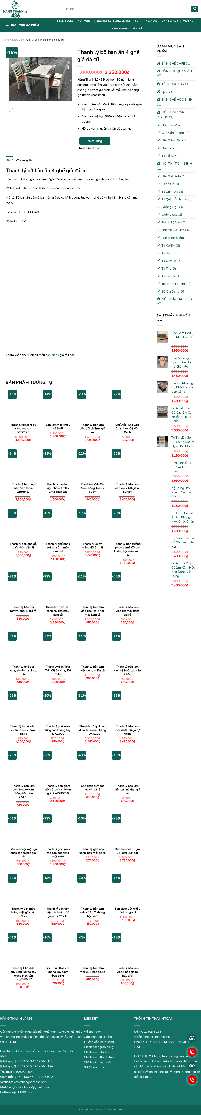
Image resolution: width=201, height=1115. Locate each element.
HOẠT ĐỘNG (170, 21)
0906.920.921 (23, 1072)
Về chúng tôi (24, 160)
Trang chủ (8, 40)
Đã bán (19, 40)
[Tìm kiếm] (194, 9)
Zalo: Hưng (94, 141)
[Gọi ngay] (192, 1052)
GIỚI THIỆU (85, 21)
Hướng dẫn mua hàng (99, 1042)
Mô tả (9, 160)
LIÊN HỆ (137, 28)
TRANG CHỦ (65, 21)
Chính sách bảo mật (98, 1062)
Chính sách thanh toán (99, 1057)
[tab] (9, 160)
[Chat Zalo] (192, 1038)
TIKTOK (188, 21)
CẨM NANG (119, 28)
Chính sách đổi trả (96, 1052)
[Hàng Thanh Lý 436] (29, 9)
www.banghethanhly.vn (30, 1082)
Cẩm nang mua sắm (98, 1037)
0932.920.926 (27, 1066)
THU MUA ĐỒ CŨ (145, 21)
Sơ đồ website (94, 1067)
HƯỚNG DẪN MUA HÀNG (113, 21)
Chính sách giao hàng (98, 1047)
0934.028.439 (27, 1061)
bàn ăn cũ (52, 355)
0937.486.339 (25, 1077)
